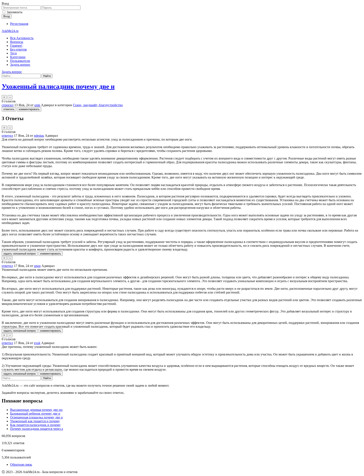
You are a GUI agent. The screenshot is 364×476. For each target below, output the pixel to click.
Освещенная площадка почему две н (36, 417)
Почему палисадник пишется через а (36, 428)
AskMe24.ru (10, 31)
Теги (13, 53)
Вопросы (16, 42)
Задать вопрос (20, 64)
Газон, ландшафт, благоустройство (98, 105)
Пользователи (20, 61)
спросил (7, 105)
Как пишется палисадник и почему (35, 425)
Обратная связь (21, 464)
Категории (17, 57)
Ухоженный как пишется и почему (35, 421)
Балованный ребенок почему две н (35, 413)
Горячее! (16, 45)
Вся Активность (21, 38)
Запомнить (14, 12)
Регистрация (19, 23)
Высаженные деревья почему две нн (36, 410)
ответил (7, 135)
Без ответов (18, 49)
